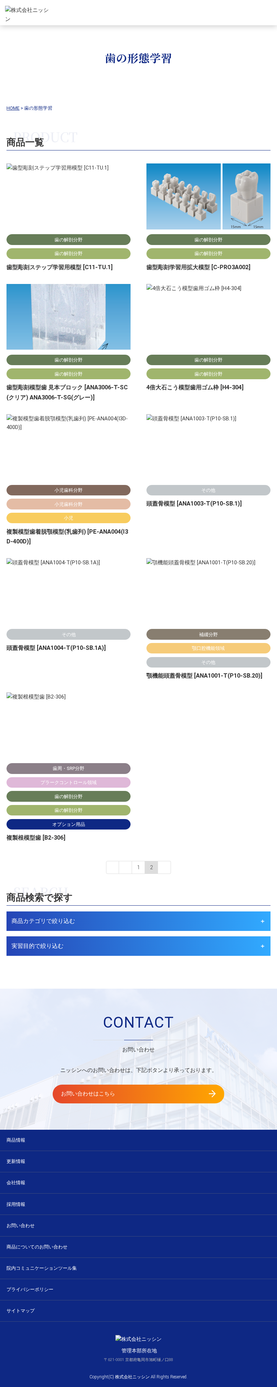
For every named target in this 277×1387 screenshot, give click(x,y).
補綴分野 (208, 634)
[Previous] (125, 867)
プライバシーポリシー (29, 1289)
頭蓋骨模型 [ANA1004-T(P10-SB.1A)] (56, 647)
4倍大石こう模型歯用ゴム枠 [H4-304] (194, 387)
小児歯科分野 (68, 490)
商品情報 (15, 1140)
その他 (208, 490)
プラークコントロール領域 (68, 782)
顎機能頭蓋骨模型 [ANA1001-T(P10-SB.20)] (204, 675)
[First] (112, 867)
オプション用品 (68, 824)
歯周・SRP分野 (68, 768)
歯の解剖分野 (68, 239)
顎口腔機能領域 (208, 648)
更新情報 (15, 1161)
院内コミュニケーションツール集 (41, 1268)
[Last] (164, 867)
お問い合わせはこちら (88, 1093)
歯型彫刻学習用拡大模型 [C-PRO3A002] (198, 267)
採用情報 (15, 1204)
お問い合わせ (20, 1225)
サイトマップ (20, 1310)
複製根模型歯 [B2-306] (35, 837)
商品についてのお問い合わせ (36, 1247)
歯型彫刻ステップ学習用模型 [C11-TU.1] (59, 267)
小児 (68, 518)
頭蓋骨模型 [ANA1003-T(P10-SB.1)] (194, 503)
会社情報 (15, 1182)
